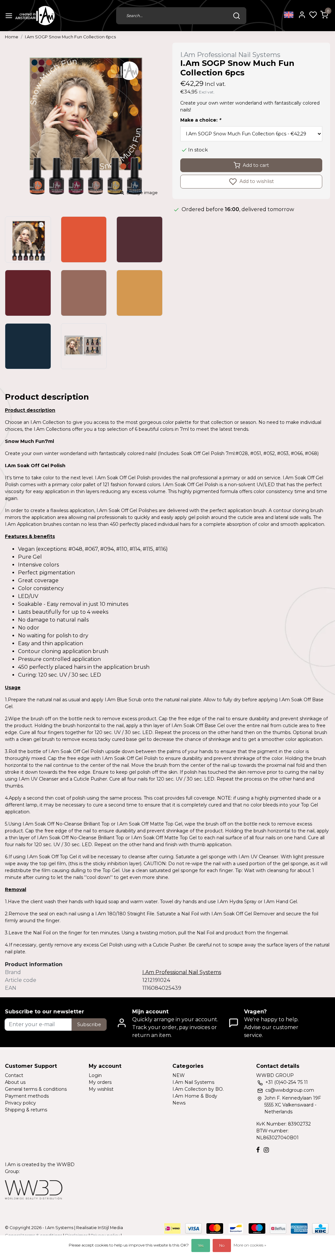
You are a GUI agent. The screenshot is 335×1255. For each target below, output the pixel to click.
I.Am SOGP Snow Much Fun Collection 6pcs (70, 36)
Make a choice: (200, 120)
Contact (14, 1075)
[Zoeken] (236, 15)
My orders (100, 1082)
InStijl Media (110, 1227)
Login (95, 1075)
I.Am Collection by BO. (198, 1089)
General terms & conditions (36, 1089)
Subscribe (89, 1024)
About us (15, 1082)
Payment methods (27, 1096)
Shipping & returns (26, 1110)
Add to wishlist (256, 181)
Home (11, 36)
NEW (178, 1075)
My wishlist (101, 1089)
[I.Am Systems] (35, 15)
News (178, 1103)
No (221, 1245)
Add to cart (256, 165)
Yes (200, 1245)
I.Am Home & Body (194, 1096)
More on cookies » (250, 1245)
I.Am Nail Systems (193, 1082)
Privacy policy (20, 1103)
